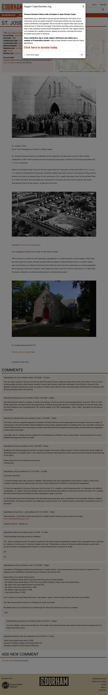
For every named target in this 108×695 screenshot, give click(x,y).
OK (82, 55)
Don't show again (32, 55)
